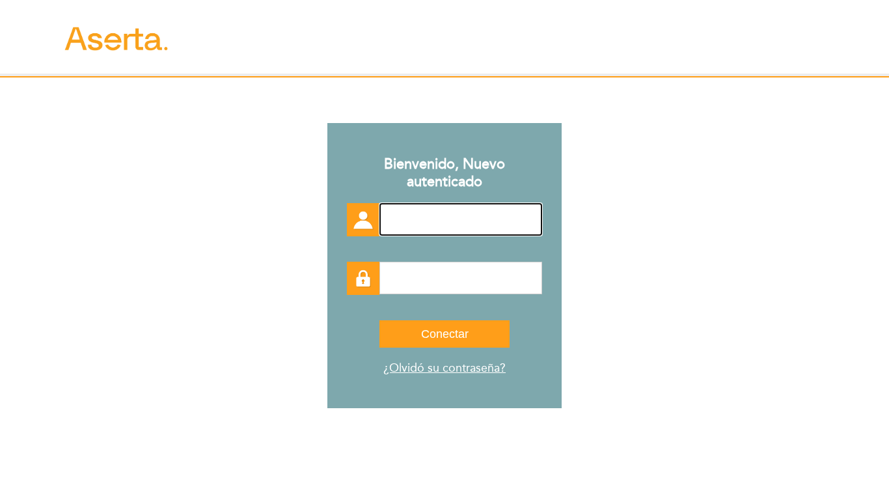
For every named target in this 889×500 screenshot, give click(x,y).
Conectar (445, 333)
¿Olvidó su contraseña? (444, 368)
